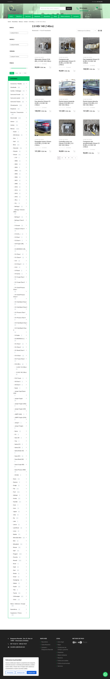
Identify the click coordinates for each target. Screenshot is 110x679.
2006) (16, 177)
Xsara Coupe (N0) (19, 464)
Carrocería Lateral (15, 98)
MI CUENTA (10, 1)
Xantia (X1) (17, 444)
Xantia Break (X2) (19, 450)
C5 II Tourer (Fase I (20, 359)
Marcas (21, 21)
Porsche (15, 557)
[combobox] (19, 33)
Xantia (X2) (17, 447)
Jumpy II (17, 422)
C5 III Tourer (18, 378)
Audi (14, 141)
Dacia (14, 479)
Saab (14, 567)
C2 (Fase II (17, 240)
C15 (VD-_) (17, 234)
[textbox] (19, 33)
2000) (16, 161)
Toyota (15, 593)
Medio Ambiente (65, 16)
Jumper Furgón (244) (20, 409)
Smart (14, 576)
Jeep (14, 514)
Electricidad (13, 118)
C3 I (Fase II (18, 257)
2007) (16, 180)
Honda (15, 498)
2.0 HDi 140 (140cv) (39, 57)
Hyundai (15, 501)
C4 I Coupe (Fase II (20, 282)
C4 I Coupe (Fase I (19, 277)
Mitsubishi (16, 544)
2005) (16, 174)
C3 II (16, 260)
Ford (14, 492)
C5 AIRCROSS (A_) (19, 338)
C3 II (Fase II (18, 264)
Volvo (14, 599)
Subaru (15, 583)
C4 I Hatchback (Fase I (21, 302)
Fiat (14, 488)
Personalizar (10, 672)
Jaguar (15, 511)
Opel (14, 550)
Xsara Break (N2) (19, 459)
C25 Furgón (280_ (19, 243)
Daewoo (15, 482)
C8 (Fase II (17, 384)
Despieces (37, 16)
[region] (21, 666)
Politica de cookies (63, 660)
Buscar (69, 8)
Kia (14, 518)
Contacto (76, 16)
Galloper (15, 495)
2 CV (16, 157)
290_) (16, 200)
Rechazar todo (21, 672)
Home (9, 21)
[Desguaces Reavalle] (16, 10)
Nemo (16, 431)
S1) (15, 434)
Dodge (15, 485)
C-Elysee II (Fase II (19, 228)
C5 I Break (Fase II (19, 350)
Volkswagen (16, 596)
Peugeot (15, 554)
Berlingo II (17, 217)
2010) (16, 187)
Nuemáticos (13, 609)
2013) (16, 190)
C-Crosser (17, 225)
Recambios (47, 16)
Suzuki (15, 586)
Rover (14, 563)
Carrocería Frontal (15, 94)
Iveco (14, 508)
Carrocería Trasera (15, 101)
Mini (14, 541)
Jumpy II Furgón (19, 426)
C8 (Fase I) (17, 381)
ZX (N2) (17, 475)
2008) (16, 183)
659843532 (84, 11)
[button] (105, 674)
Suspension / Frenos (16, 613)
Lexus (14, 531)
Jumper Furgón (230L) (20, 404)
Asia (14, 138)
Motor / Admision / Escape (17, 604)
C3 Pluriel (17, 270)
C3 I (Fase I (18, 254)
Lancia (15, 524)
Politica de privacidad (64, 663)
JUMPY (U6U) (18, 414)
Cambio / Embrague (15, 91)
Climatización (14, 105)
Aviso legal (61, 642)
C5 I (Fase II (18, 347)
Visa (16, 441)
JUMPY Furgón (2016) (20, 417)
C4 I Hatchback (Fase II (21, 307)
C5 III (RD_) (31, 21)
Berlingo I (17, 206)
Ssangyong (16, 580)
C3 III (16, 267)
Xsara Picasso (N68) (20, 470)
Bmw (14, 145)
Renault (15, 560)
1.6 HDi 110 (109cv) (21, 367)
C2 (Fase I (17, 237)
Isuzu (14, 505)
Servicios (28, 16)
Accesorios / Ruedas (16, 83)
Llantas (12, 125)
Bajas (55, 16)
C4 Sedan (17, 335)
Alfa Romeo (16, 135)
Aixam (15, 131)
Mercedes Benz (17, 537)
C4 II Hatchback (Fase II (19, 329)
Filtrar (11, 73)
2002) (16, 164)
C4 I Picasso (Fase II (20, 317)
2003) (16, 167)
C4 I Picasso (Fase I (20, 312)
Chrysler (15, 151)
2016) (16, 196)
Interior (12, 121)
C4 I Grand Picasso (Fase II (19, 295)
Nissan (15, 547)
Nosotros (19, 16)
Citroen (26, 21)
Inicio (11, 16)
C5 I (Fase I (18, 344)
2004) (16, 170)
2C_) (16, 203)
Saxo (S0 (17, 437)
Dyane (16, 388)
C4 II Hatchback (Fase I (21, 323)
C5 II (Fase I (18, 355)
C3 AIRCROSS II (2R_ (20, 249)
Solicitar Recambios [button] (50, 67)
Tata (14, 590)
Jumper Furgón (19, 398)
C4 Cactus (17, 273)
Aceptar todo (31, 672)
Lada (14, 521)
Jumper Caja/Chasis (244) (19, 392)
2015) (16, 193)
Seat (14, 570)
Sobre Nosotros (45, 644)
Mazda (15, 534)
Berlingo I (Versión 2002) (19, 210)
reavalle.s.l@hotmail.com (17, 647)
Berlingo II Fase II (19, 220)
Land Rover (16, 528)
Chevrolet (15, 148)
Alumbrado (13, 87)
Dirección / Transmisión (16, 112)
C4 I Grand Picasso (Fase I (19, 288)
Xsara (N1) (17, 456)
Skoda (15, 573)
